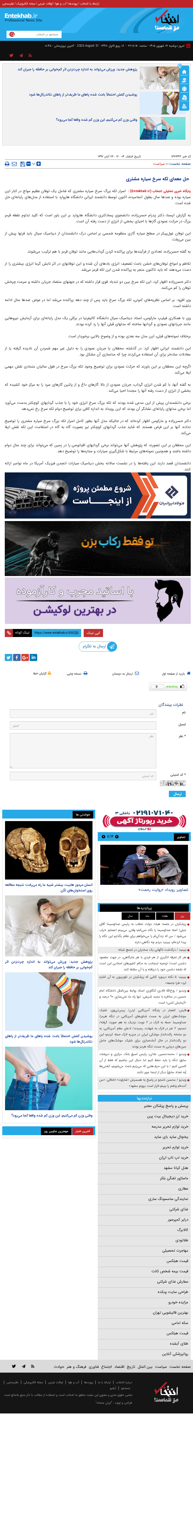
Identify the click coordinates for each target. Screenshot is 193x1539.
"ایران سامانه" (103, 1402)
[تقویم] (184, 97)
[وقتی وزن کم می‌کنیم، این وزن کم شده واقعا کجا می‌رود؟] (48, 1078)
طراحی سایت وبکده (173, 1292)
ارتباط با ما (104, 1382)
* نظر (182, 736)
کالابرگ (182, 1230)
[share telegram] (21, 56)
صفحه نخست (180, 164)
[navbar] (188, 46)
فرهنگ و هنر (76, 1367)
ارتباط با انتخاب (89, 3)
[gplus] (25, 657)
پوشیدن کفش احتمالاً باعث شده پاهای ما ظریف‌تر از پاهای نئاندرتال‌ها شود (83, 94)
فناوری (94, 1367)
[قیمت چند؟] (184, 80)
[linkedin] (33, 657)
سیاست (159, 164)
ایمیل (182, 724)
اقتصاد (119, 1367)
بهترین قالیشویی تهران (170, 1313)
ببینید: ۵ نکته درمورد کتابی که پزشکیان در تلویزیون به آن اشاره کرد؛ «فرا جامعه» (142, 980)
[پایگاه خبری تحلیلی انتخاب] (169, 23)
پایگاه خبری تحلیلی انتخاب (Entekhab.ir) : (159, 191)
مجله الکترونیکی (33, 1382)
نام (184, 712)
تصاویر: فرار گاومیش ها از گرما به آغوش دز (153, 890)
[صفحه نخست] (184, 71)
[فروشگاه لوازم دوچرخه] (98, 548)
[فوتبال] (184, 88)
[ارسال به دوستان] (14, 164)
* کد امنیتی (178, 774)
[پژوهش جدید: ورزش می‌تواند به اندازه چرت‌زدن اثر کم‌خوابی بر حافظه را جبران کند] (48, 925)
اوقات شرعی (45, 3)
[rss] (30, 56)
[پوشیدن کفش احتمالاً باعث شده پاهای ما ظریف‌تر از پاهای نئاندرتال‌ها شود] (48, 1001)
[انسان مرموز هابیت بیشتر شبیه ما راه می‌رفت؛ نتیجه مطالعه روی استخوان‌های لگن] (48, 850)
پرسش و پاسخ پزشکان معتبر (166, 1106)
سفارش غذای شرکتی (172, 1282)
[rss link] (32, 1366)
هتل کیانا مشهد (176, 1168)
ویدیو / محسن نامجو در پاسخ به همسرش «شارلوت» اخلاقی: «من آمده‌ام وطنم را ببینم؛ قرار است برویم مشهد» (142, 1083)
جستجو (125, 1388)
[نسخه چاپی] (7, 164)
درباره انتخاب (124, 1382)
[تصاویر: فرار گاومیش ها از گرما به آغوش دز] (144, 865)
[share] (11, 56)
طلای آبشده (179, 1344)
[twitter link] (14, 1366)
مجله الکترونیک (25, 3)
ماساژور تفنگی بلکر (174, 1178)
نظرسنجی (8, 3)
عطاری (183, 1189)
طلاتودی (181, 1240)
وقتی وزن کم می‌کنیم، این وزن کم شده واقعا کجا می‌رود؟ (96, 120)
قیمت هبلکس (177, 1261)
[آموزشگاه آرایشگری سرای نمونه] (98, 600)
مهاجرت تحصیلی (175, 1251)
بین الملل (145, 1367)
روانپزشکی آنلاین (175, 1354)
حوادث (59, 1367)
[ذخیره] (22, 164)
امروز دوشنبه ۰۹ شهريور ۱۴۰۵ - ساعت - (155, 45)
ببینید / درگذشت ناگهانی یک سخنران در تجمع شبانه (152, 949)
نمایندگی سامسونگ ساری (168, 1199)
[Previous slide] (117, 836)
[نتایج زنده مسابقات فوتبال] (184, 105)
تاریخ (131, 1367)
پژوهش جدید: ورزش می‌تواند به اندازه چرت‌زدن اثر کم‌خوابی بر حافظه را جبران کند (77, 69)
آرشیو (113, 1388)
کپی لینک (93, 633)
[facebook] (17, 657)
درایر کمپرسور (178, 1220)
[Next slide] (103, 836)
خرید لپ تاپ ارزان (173, 1158)
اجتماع (106, 1367)
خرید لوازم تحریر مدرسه (170, 1127)
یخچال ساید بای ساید (171, 1137)
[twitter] (8, 657)
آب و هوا (60, 3)
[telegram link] (23, 1366)
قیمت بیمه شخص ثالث (170, 1271)
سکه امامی (180, 1323)
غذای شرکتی (178, 1209)
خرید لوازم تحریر (175, 1147)
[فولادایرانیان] (98, 495)
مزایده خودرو (178, 1302)
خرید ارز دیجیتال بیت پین (167, 1116)
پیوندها (73, 3)
